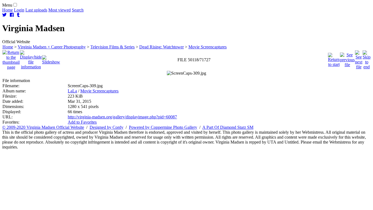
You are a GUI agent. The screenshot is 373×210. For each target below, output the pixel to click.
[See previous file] (347, 58)
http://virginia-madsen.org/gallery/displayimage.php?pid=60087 (122, 117)
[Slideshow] (51, 58)
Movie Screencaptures (207, 47)
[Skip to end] (367, 58)
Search (78, 10)
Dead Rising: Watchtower (161, 47)
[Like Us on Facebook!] (12, 15)
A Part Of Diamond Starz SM (227, 127)
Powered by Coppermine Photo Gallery (163, 127)
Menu (7, 5)
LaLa (72, 91)
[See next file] (358, 58)
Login (19, 10)
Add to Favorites (82, 122)
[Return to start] (334, 58)
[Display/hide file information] (31, 58)
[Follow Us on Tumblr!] (18, 15)
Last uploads (36, 10)
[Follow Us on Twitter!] (4, 15)
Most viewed (59, 10)
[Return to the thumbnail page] (11, 58)
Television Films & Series (112, 47)
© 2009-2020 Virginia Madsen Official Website (43, 127)
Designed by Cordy (106, 127)
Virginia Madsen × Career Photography (52, 47)
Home (7, 10)
